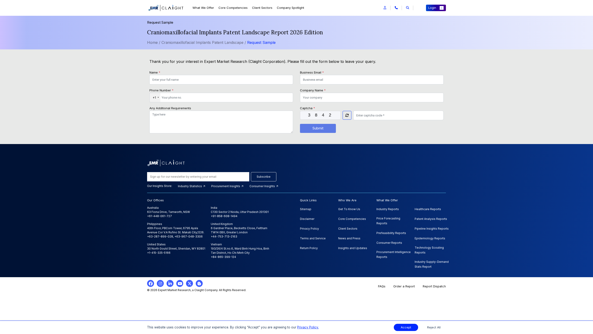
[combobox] (155, 97)
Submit (317, 128)
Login (432, 8)
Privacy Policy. (308, 327)
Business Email (312, 72)
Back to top (11, 316)
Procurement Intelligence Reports (393, 254)
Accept (406, 327)
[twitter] (189, 283)
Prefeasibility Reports (391, 233)
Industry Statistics (190, 186)
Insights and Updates (352, 248)
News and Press (349, 238)
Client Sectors (262, 8)
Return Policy (309, 248)
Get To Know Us (349, 209)
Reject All (434, 327)
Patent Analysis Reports (431, 219)
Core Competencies (233, 8)
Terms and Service (313, 238)
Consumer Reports (389, 242)
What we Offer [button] (203, 8)
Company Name (313, 90)
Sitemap (305, 209)
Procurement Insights (226, 186)
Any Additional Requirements (170, 108)
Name (154, 72)
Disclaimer (307, 219)
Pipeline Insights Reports (432, 228)
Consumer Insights (262, 186)
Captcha (307, 108)
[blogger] (199, 283)
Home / (153, 42)
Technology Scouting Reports (429, 250)
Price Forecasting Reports (388, 221)
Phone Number (161, 90)
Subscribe (264, 176)
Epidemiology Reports (430, 238)
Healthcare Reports (428, 209)
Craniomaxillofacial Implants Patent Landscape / (204, 42)
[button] (385, 8)
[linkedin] (170, 283)
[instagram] (160, 283)
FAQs (381, 286)
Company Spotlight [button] (290, 8)
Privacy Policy (309, 228)
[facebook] (150, 283)
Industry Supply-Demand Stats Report (432, 264)
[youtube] (179, 283)
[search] (407, 8)
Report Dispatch (434, 286)
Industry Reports (387, 209)
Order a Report (404, 286)
